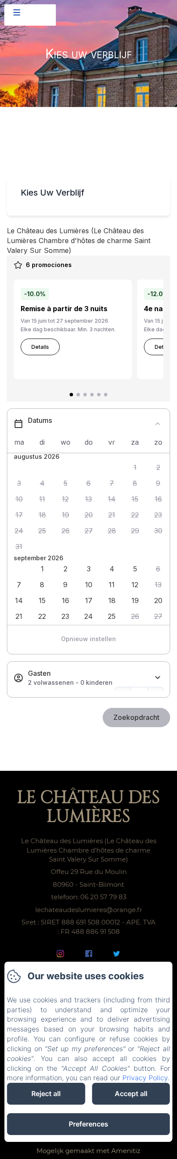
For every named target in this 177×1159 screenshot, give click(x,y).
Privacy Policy (145, 1077)
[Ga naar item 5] (99, 394)
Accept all (131, 1093)
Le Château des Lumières (88, 807)
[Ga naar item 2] (78, 394)
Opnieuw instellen (88, 638)
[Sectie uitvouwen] (158, 677)
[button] (134, 467)
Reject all (46, 1093)
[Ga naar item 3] (85, 394)
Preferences (88, 1124)
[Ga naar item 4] (92, 394)
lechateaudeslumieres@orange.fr (88, 910)
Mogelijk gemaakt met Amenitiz (88, 1151)
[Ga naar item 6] (105, 394)
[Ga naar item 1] (71, 394)
